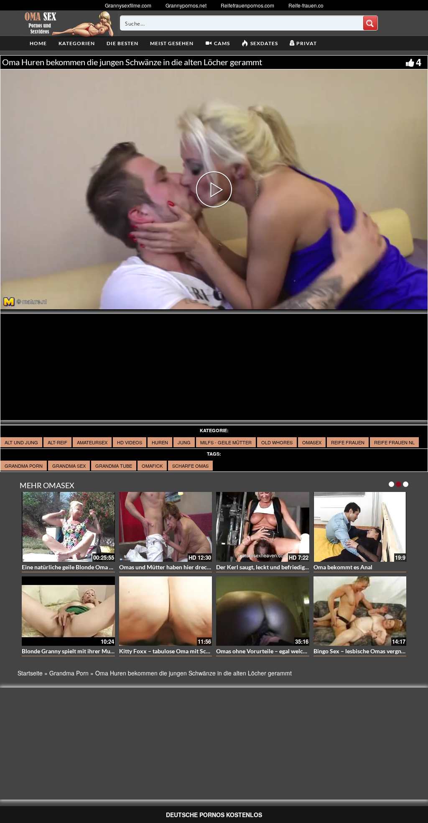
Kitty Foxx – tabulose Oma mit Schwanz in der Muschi (189, 651)
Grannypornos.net (186, 5)
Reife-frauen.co (306, 5)
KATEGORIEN (77, 43)
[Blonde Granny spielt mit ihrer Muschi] (68, 611)
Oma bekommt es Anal (342, 567)
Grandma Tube (113, 465)
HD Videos (129, 442)
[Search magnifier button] (370, 23)
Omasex (311, 442)
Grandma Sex (69, 465)
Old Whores (277, 442)
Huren (160, 442)
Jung (184, 442)
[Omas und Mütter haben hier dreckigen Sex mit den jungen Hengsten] (165, 527)
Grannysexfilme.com (128, 5)
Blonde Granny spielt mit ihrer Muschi (71, 651)
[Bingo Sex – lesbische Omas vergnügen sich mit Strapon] (360, 611)
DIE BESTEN (122, 43)
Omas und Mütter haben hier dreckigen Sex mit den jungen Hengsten (208, 567)
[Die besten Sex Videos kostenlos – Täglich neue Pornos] (68, 23)
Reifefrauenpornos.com (247, 5)
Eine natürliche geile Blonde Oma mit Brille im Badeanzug (96, 567)
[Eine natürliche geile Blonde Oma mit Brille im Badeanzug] (68, 527)
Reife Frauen (347, 442)
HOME (38, 43)
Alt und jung (21, 442)
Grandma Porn (24, 465)
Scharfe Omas (190, 465)
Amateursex (92, 442)
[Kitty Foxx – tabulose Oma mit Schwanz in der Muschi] (165, 611)
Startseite (30, 673)
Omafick (152, 465)
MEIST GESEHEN (172, 43)
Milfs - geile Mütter (226, 442)
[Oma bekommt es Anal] (360, 527)
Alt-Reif (57, 442)
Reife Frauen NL (394, 442)
